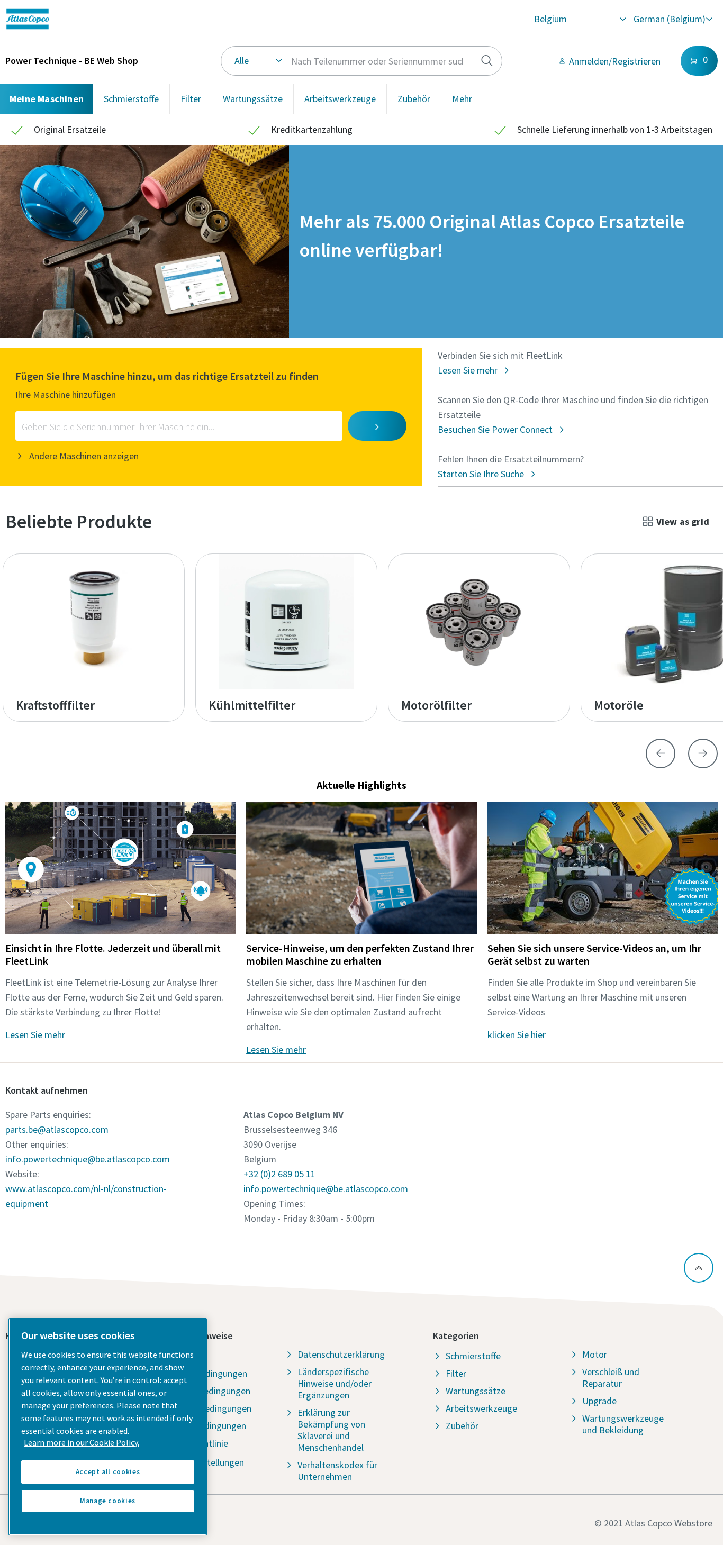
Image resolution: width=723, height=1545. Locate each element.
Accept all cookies (108, 1471)
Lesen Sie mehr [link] (35, 1035)
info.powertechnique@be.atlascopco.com (87, 1159)
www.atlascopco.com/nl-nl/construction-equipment (86, 1196)
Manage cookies (107, 1500)
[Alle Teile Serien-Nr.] (361, 61)
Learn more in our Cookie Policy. (81, 1442)
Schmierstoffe (131, 99)
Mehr (462, 99)
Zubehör (413, 99)
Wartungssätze (253, 99)
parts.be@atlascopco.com (57, 1129)
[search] (487, 61)
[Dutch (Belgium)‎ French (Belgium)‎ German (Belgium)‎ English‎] (672, 19)
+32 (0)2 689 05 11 (279, 1174)
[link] (146, 19)
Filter (190, 99)
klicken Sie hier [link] (516, 1035)
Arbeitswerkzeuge (340, 99)
